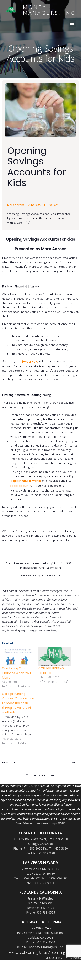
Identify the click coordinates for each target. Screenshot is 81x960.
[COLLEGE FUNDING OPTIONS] (54, 656)
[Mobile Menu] (72, 23)
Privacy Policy (72, 958)
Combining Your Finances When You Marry (16, 673)
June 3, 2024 (36, 205)
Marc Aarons (16, 205)
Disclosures (52, 958)
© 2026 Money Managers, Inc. (40, 947)
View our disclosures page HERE (43, 823)
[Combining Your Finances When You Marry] (18, 656)
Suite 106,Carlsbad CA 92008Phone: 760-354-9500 (45, 937)
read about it (20, 486)
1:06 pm (54, 205)
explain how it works (25, 481)
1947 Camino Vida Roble (33, 933)
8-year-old (29, 361)
